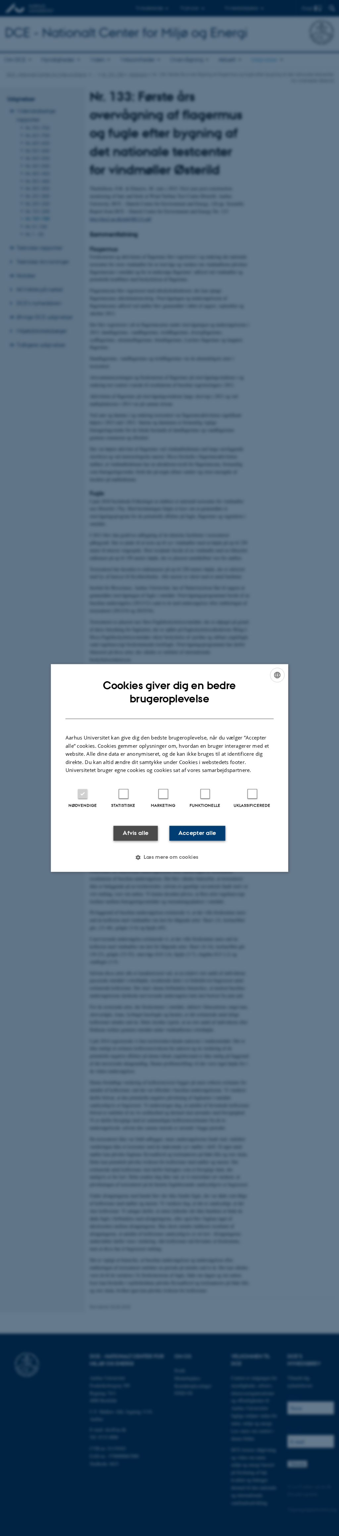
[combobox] (277, 675)
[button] (169, 857)
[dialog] (169, 768)
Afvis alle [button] (135, 833)
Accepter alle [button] (197, 833)
